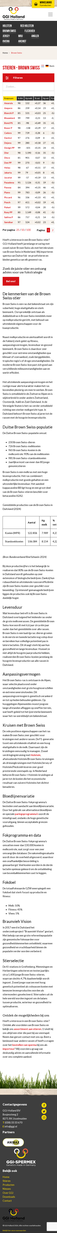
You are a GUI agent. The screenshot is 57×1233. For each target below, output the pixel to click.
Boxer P (8, 128)
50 (22, 229)
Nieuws (7, 1188)
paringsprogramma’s (26, 813)
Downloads (9, 1196)
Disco (7, 157)
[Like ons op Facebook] (44, 1105)
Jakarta (8, 172)
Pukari (7, 207)
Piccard (8, 197)
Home (5, 53)
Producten (8, 1184)
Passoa (7, 187)
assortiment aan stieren (27, 1029)
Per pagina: (9, 229)
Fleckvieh (30, 31)
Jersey (6, 36)
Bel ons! (11, 281)
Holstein (7, 25)
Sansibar (8, 222)
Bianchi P (9, 113)
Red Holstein (27, 25)
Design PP (9, 147)
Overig (6, 41)
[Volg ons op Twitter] (44, 1111)
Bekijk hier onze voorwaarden (14, 1230)
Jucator (8, 177)
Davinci (8, 138)
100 (28, 229)
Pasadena (9, 182)
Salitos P (8, 217)
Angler (35, 36)
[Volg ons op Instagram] (44, 1117)
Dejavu (7, 143)
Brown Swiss (9, 31)
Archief (22, 41)
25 (17, 229)
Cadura (8, 133)
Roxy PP (8, 212)
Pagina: (41, 230)
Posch (7, 202)
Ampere (8, 108)
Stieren (7, 1180)
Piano (7, 192)
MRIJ (20, 36)
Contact (7, 1200)
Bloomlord (9, 118)
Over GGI (8, 1192)
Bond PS (8, 123)
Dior (6, 152)
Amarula (8, 103)
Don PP (8, 162)
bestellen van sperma (24, 1044)
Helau (7, 167)
